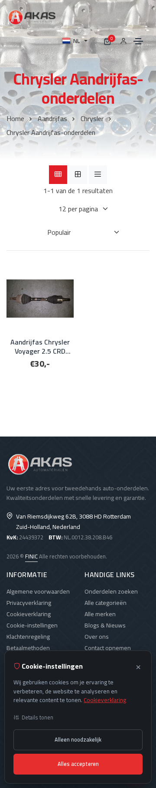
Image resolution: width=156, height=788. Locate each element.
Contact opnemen (107, 647)
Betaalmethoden (28, 647)
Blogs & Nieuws (105, 625)
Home (15, 118)
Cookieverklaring (28, 614)
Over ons (96, 636)
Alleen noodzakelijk (78, 740)
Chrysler (92, 118)
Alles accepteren (78, 764)
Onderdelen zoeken (111, 591)
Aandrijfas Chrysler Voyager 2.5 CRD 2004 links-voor (40, 347)
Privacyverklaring (28, 602)
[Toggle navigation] (138, 41)
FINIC (31, 556)
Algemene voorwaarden (38, 591)
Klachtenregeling (28, 636)
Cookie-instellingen (32, 625)
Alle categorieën (105, 602)
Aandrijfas (52, 118)
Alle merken (100, 614)
